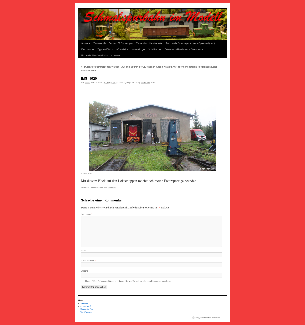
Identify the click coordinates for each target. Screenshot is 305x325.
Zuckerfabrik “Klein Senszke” (149, 43)
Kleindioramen (87, 49)
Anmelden (84, 303)
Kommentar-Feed (86, 309)
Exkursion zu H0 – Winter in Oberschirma (184, 49)
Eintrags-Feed (85, 306)
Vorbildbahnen (155, 49)
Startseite (85, 43)
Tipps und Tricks (105, 49)
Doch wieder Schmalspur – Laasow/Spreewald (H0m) (190, 43)
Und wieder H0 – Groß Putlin (94, 55)
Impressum (116, 55)
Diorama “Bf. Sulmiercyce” (121, 43)
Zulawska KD (99, 43)
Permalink (112, 187)
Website (84, 270)
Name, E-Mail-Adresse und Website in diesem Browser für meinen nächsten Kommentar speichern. (128, 281)
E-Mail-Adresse (88, 260)
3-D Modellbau (122, 49)
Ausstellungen (138, 49)
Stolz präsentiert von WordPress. (207, 317)
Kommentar (86, 214)
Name (84, 250)
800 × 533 (145, 82)
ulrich (87, 82)
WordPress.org (86, 312)
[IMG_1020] (152, 128)
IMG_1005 (87, 173)
